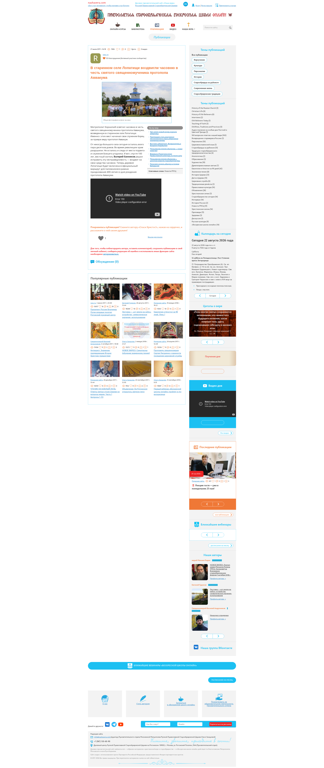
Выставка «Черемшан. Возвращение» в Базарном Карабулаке (165, 145)
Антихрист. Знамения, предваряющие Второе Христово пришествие (100, 353)
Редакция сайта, (160, 303)
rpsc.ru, (93, 303)
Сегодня (212, 296)
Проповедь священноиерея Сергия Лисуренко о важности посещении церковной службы (168, 353)
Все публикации (200, 55)
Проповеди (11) (198, 212)
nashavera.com (97, 2)
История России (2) (200, 203)
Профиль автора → (218, 579)
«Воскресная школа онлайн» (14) (205, 225)
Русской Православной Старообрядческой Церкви (156, 5)
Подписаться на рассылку (220, 724)
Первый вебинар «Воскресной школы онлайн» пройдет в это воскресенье (167, 392)
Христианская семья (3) (202, 193)
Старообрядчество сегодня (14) (205, 197)
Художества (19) (198, 162)
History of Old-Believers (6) (203, 114)
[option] (212, 472)
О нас (105, 704)
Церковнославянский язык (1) (204, 144)
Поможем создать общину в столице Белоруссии (164, 165)
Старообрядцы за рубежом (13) (205, 148)
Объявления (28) (199, 190)
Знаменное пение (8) (200, 172)
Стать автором (143, 704)
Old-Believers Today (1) (201, 120)
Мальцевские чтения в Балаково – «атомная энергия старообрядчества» (165, 160)
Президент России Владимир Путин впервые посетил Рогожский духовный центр (103, 312)
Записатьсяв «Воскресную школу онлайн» (181, 704)
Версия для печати (155, 237)
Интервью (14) (198, 200)
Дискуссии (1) (197, 218)
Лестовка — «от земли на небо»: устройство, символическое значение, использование (136, 315)
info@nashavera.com (102, 737)
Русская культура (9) (200, 221)
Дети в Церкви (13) (199, 178)
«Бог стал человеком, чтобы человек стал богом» (108, 5)
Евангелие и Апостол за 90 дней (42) (207, 168)
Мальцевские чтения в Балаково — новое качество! (166, 150)
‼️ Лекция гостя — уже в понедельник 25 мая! (205, 487)
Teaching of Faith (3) (200, 123)
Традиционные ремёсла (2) (203, 184)
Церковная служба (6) (201, 181)
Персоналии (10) (199, 141)
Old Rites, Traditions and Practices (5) (207, 127)
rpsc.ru (105, 54)
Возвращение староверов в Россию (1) (208, 138)
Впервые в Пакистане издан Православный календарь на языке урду (166, 155)
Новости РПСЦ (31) (199, 206)
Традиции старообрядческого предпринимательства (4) (204, 152)
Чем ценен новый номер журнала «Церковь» (163, 133)
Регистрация (206, 5)
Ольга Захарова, (128, 341)
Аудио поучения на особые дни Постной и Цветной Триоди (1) (209, 131)
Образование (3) (199, 159)
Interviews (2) (197, 117)
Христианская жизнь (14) (202, 209)
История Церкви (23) (200, 175)
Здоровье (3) (197, 215)
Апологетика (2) (198, 156)
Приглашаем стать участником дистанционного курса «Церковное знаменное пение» (164, 138)
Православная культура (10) (203, 187)
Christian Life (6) (198, 111)
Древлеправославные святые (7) (205, 165)
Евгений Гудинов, (129, 303)
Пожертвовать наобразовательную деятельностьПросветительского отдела (219, 704)
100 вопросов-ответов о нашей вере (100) (209, 135)
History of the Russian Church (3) (205, 108)
